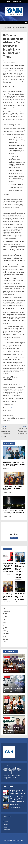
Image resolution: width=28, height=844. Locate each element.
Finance (4, 617)
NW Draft (5, 627)
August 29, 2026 (7, 468)
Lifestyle (4, 622)
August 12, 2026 (8, 712)
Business (22, 60)
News (4, 625)
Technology (5, 639)
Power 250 (5, 631)
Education (5, 613)
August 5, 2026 (8, 732)
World (4, 644)
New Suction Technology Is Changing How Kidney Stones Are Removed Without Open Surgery (13, 688)
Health (4, 621)
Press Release (6, 633)
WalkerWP (17, 842)
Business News (6, 611)
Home (4, 819)
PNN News (5, 628)
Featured (5, 616)
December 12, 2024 (15, 60)
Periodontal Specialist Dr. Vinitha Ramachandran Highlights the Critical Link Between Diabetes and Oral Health (14, 708)
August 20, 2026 (8, 671)
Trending (5, 642)
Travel (4, 641)
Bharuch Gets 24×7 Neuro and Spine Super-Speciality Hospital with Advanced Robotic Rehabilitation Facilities (13, 667)
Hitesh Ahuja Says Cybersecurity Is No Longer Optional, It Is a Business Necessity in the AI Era (8, 568)
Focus (4, 619)
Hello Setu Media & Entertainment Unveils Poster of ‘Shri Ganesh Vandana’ (12, 488)
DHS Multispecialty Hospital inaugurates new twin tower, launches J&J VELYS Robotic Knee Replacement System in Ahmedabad (13, 463)
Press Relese (6, 635)
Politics (4, 630)
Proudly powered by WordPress (11, 840)
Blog (4, 608)
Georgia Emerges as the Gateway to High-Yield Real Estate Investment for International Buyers (13, 512)
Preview (4, 636)
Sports (4, 638)
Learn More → (14, 537)
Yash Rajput (6, 60)
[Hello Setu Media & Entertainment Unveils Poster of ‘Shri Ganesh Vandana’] (6, 807)
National (4, 624)
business (8, 62)
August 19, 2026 (8, 691)
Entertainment (6, 614)
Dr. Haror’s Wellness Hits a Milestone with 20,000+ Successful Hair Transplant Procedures (14, 729)
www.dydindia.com (11, 407)
